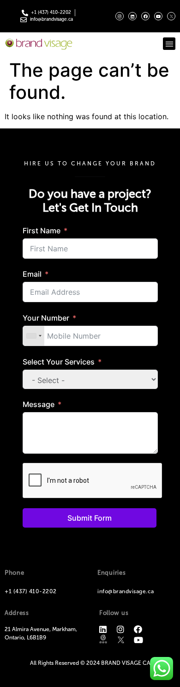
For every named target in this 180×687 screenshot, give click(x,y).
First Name (41, 230)
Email (32, 274)
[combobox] (33, 336)
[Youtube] (158, 16)
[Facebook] (145, 16)
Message (38, 404)
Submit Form (89, 518)
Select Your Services (59, 361)
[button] (169, 43)
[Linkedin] (132, 16)
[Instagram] (119, 16)
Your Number (46, 317)
